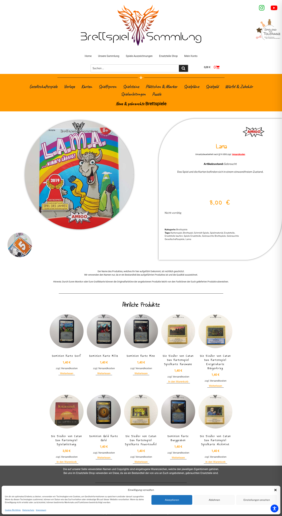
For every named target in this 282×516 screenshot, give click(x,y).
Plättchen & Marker (161, 86)
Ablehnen (214, 500)
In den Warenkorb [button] (178, 381)
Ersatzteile (229, 232)
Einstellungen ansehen (256, 500)
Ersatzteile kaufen (174, 236)
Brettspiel (188, 232)
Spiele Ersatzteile (192, 236)
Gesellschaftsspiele (43, 86)
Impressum (41, 510)
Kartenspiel (176, 232)
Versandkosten (238, 154)
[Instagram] (262, 8)
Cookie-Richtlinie (13, 510)
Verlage (69, 86)
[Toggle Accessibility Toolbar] (274, 508)
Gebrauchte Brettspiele (214, 236)
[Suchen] (183, 68)
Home (88, 56)
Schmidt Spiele (201, 232)
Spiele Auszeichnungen (139, 56)
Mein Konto (190, 56)
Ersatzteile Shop (168, 56)
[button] (275, 490)
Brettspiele (182, 229)
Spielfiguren (107, 86)
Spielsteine (131, 86)
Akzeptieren (172, 500)
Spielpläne (191, 86)
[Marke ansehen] (254, 138)
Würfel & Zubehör (239, 86)
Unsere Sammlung (108, 56)
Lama (188, 239)
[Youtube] (274, 8)
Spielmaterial (216, 232)
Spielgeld (212, 86)
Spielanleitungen (133, 94)
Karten (86, 86)
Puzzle (156, 94)
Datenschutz (28, 510)
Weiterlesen (66, 373)
